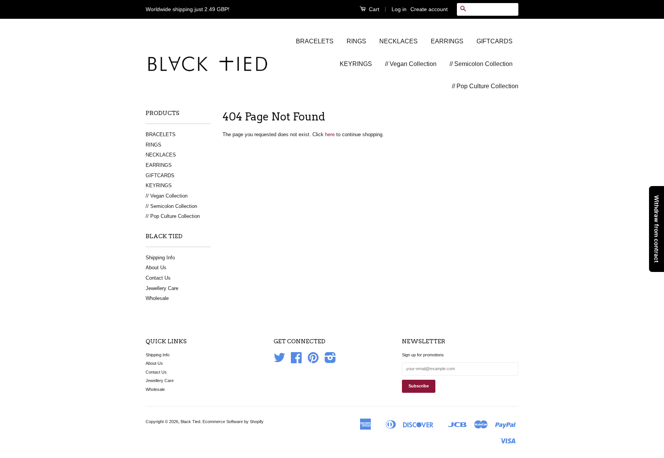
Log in (399, 9)
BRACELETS (315, 41)
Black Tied (190, 421)
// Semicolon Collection (481, 64)
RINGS (356, 41)
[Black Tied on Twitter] (279, 360)
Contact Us (158, 278)
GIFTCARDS (494, 41)
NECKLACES (398, 41)
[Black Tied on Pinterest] (313, 360)
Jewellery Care (162, 288)
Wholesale (157, 298)
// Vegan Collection (411, 64)
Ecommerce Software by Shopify (233, 421)
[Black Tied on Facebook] (296, 360)
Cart (373, 9)
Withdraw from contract (656, 229)
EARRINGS (447, 41)
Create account (429, 9)
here (330, 134)
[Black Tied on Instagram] (330, 360)
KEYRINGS (356, 64)
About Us (156, 267)
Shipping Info (160, 257)
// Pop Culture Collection (485, 86)
